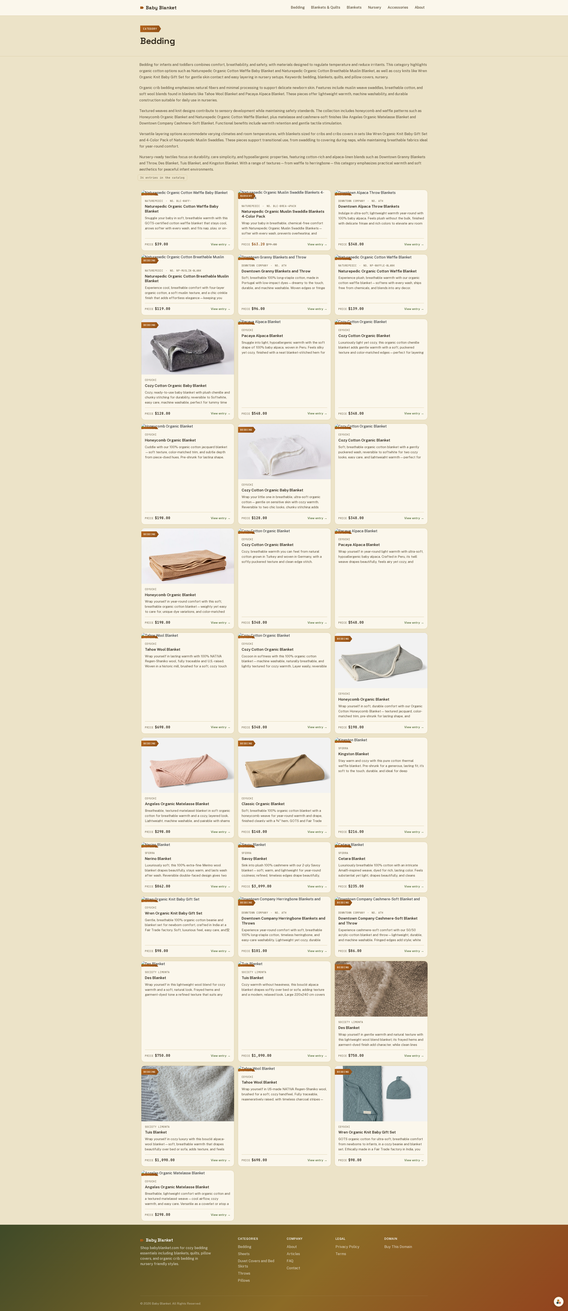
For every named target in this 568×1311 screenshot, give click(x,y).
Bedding (298, 7)
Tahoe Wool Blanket (162, 649)
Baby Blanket (161, 8)
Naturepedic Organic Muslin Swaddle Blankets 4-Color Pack (283, 214)
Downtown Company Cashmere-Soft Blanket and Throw (378, 920)
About (420, 7)
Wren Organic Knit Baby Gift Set (173, 913)
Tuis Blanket (253, 978)
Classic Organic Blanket (263, 804)
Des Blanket (155, 978)
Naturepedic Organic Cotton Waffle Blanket (377, 271)
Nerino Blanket (158, 858)
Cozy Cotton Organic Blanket (364, 335)
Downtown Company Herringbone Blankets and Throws (283, 920)
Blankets (354, 7)
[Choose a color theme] (559, 1302)
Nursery (374, 7)
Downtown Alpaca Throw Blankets (368, 206)
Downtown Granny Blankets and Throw (276, 271)
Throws (244, 1273)
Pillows (244, 1280)
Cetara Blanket (351, 858)
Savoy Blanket (254, 858)
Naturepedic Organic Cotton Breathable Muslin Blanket (187, 278)
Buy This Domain (398, 1247)
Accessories (398, 7)
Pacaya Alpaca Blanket (262, 335)
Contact (293, 1268)
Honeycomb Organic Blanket (170, 440)
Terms (340, 1254)
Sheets (244, 1254)
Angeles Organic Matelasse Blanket (177, 804)
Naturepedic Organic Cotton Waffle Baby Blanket (181, 208)
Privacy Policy (347, 1247)
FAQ (290, 1261)
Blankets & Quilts (325, 7)
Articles (293, 1254)
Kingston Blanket (353, 754)
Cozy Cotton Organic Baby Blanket (176, 385)
